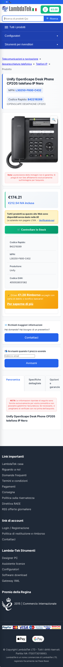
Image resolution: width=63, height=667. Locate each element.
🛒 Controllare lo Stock (31, 229)
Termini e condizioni (15, 480)
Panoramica (13, 379)
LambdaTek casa (12, 464)
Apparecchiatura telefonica (17, 63)
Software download (14, 575)
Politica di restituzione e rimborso (23, 533)
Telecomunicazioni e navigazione (20, 58)
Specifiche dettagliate (35, 381)
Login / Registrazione (15, 528)
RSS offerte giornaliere (16, 509)
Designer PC (10, 558)
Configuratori (10, 569)
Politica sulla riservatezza (18, 498)
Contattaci (31, 337)
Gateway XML (11, 580)
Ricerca (53, 18)
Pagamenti (8, 486)
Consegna (8, 492)
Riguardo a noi (11, 469)
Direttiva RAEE (11, 503)
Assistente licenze (13, 563)
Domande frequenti (14, 475)
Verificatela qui (46, 220)
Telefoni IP (41, 63)
